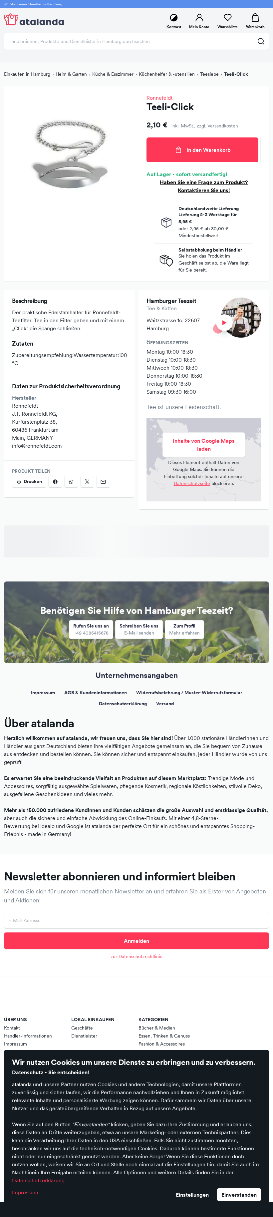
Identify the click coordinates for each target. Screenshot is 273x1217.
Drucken (33, 481)
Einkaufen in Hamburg (27, 74)
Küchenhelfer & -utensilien (167, 74)
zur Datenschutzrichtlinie (136, 956)
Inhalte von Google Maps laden (204, 444)
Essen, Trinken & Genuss (164, 1036)
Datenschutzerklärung (38, 1180)
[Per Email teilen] (103, 481)
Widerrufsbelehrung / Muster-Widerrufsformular (189, 693)
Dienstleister (84, 1036)
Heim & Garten (71, 74)
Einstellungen (192, 1194)
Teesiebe (209, 74)
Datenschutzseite (192, 483)
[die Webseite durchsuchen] (260, 41)
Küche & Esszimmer (113, 74)
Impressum (25, 1192)
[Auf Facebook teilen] (55, 481)
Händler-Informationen (28, 1036)
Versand (165, 704)
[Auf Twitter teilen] (87, 481)
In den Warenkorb (208, 149)
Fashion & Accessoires (161, 1044)
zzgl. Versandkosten (217, 126)
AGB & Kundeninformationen (95, 693)
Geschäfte (82, 1028)
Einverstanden (239, 1194)
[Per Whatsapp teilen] (71, 481)
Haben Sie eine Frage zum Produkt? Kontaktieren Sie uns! (204, 186)
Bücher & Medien (156, 1028)
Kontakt (12, 1028)
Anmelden (136, 940)
